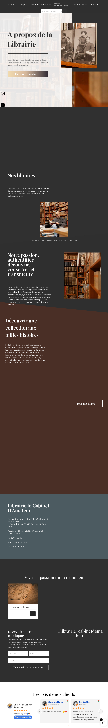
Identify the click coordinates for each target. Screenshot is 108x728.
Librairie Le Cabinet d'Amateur (23, 706)
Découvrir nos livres (27, 74)
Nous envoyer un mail (18, 542)
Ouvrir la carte (14, 534)
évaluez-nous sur (22, 717)
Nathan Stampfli (55, 702)
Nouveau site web (20, 607)
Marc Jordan (84, 702)
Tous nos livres (86, 403)
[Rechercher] (64, 11)
